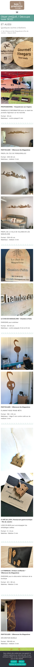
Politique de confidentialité (17, 664)
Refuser (21, 661)
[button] (17, 12)
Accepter (14, 661)
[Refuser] (31, 659)
